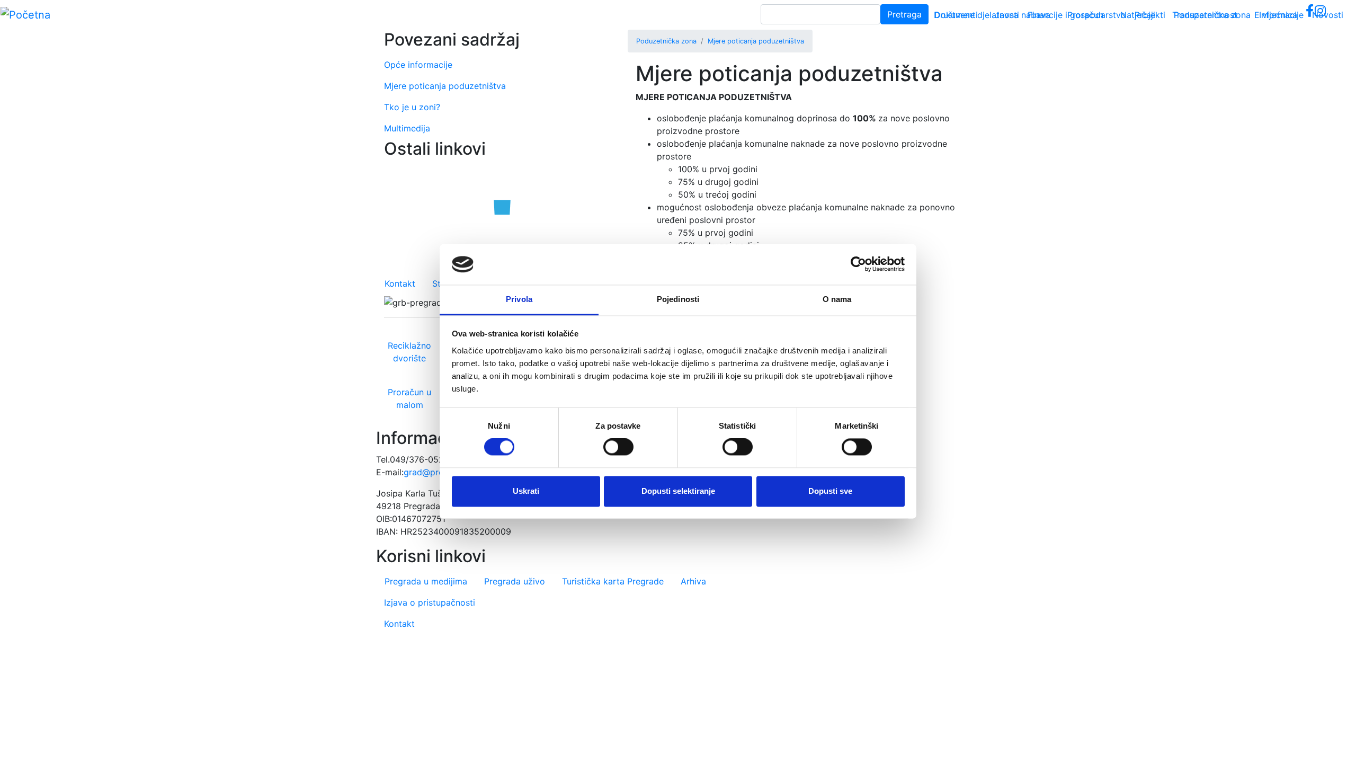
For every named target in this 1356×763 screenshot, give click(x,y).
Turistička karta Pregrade (613, 581)
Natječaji (1137, 15)
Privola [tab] (519, 299)
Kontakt (400, 283)
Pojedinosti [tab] (678, 299)
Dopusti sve (830, 490)
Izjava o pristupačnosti (429, 602)
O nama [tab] (837, 299)
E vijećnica (1275, 15)
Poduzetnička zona (666, 41)
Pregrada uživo (514, 581)
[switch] (618, 447)
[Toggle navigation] (1333, 14)
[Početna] (25, 14)
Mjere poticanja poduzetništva (756, 41)
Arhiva (693, 581)
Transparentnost (1204, 15)
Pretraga (904, 14)
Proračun (1085, 15)
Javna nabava (1022, 15)
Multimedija (407, 128)
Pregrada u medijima (426, 581)
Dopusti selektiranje (678, 490)
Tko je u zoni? (412, 107)
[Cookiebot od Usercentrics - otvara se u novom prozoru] (858, 264)
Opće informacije (418, 64)
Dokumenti (956, 15)
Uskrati (526, 490)
